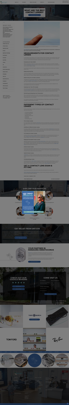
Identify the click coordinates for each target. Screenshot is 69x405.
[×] (33, 202)
